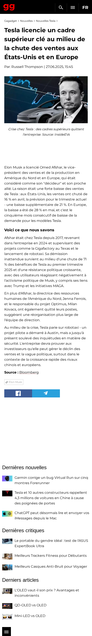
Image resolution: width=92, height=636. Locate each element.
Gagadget (9, 6)
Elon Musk (15, 382)
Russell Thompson (27, 67)
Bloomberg (29, 372)
